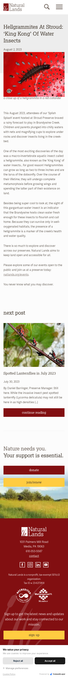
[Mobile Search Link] (47, 8)
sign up (34, 635)
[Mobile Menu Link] (59, 10)
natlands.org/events (16, 274)
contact (34, 556)
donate (34, 470)
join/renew (34, 482)
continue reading (34, 412)
